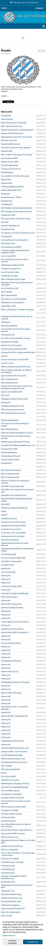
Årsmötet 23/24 (6, 180)
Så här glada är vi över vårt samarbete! (13, 299)
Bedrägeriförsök (6, 463)
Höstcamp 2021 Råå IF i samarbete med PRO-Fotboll (18, 352)
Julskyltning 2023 (7, 204)
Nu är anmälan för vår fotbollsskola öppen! (15, 176)
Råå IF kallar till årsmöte (9, 140)
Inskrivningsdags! (7, 119)
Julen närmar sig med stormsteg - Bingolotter (16, 148)
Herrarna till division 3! (8, 821)
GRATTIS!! (4, 515)
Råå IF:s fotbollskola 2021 (9, 379)
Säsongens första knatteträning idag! (13, 522)
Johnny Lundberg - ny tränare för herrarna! (14, 622)
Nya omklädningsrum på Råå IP (11, 247)
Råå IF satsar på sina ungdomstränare (13, 807)
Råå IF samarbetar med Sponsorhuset (13, 413)
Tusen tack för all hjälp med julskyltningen (15, 593)
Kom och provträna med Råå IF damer (13, 558)
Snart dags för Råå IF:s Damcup (11, 814)
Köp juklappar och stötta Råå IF (11, 794)
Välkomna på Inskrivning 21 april (11, 898)
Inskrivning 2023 (6, 236)
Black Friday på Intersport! (9, 429)
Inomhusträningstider (8, 817)
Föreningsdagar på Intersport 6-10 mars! (14, 762)
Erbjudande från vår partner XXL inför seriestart (16, 137)
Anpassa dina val (9, 935)
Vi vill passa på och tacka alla (10, 169)
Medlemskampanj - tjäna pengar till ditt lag (15, 783)
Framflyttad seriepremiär (9, 518)
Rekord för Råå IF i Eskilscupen (11, 693)
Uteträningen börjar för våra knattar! (13, 536)
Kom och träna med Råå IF (9, 158)
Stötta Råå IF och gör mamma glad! (12, 486)
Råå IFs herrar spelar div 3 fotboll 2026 (13, 123)
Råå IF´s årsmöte (6, 766)
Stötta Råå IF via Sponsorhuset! (11, 561)
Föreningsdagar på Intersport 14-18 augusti (15, 682)
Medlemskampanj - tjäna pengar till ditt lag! (15, 442)
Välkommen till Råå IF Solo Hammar (12, 798)
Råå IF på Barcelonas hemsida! (11, 470)
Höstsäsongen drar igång (9, 276)
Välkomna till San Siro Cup (10, 671)
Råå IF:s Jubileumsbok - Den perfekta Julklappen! (17, 310)
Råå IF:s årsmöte (6, 916)
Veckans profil (5, 568)
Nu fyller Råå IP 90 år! (8, 882)
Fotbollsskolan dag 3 (8, 866)
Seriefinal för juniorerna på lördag (12, 629)
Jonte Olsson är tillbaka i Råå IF (11, 586)
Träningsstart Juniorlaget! (9, 810)
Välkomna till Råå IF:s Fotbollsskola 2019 (14, 716)
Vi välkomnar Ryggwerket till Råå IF (12, 187)
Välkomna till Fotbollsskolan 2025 (12, 133)
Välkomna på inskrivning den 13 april (13, 759)
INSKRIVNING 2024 (7, 172)
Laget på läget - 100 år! (8, 306)
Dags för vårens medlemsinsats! (11, 392)
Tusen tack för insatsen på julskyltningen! (14, 787)
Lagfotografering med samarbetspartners (14, 240)
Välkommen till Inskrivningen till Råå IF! (13, 526)
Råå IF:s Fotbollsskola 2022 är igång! (13, 279)
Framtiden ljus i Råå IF (8, 215)
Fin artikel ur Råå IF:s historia (10, 144)
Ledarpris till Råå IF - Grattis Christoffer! (14, 752)
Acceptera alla (33, 942)
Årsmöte (6, 50)
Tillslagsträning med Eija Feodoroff (12, 741)
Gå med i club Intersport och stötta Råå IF (14, 360)
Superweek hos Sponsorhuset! (11, 529)
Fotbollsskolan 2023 (7, 229)
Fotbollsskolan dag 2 (8, 869)
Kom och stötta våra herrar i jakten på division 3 (16, 830)
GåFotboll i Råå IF (7, 151)
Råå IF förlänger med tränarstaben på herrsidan (16, 211)
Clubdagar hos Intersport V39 (11, 269)
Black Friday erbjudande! (9, 326)
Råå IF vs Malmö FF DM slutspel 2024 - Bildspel (16, 155)
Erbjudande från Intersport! (10, 540)
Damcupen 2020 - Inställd (9, 449)
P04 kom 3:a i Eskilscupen (9, 850)
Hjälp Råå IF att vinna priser (10, 780)
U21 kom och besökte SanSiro (11, 643)
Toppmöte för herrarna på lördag (12, 846)
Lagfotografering (6, 183)
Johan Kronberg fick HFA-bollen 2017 (13, 909)
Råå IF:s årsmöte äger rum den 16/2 (12, 410)
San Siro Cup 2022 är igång (10, 272)
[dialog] (23, 932)
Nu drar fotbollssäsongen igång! (11, 755)
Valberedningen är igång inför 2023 (12, 265)
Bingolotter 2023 (6, 201)
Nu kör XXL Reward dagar (9, 165)
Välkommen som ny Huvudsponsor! (12, 302)
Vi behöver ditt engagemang (10, 905)
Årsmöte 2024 (5, 194)
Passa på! (4, 356)
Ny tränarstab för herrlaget (9, 342)
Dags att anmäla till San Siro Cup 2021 (13, 376)
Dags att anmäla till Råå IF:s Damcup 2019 (14, 632)
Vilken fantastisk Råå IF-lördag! (11, 894)
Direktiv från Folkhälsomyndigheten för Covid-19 (17, 433)
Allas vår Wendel (6, 292)
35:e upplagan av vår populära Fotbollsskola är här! (18, 233)
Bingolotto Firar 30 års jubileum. (11, 345)
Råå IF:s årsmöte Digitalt (9, 295)
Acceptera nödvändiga (12, 942)
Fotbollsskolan (6, 116)
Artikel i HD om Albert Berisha (10, 912)
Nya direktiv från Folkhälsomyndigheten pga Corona (18, 445)
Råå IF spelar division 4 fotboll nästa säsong (15, 219)
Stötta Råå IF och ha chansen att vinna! (13, 495)
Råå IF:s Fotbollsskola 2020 (10, 474)
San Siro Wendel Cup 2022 (9, 288)
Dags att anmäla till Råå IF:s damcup (13, 833)
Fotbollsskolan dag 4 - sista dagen (12, 862)
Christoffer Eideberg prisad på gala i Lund (15, 748)
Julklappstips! (6, 322)
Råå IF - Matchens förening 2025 (11, 126)
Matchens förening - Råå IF (9, 162)
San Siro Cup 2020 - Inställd (10, 459)
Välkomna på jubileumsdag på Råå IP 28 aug (15, 367)
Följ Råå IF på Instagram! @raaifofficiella (14, 508)
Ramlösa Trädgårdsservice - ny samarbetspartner (17, 130)
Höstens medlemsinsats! (9, 452)
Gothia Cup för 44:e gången (10, 859)
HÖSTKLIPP (5, 222)
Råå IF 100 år (5, 395)
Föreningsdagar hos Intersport (11, 661)
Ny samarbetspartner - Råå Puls (11, 197)
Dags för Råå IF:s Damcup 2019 (11, 604)
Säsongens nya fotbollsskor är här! (12, 406)
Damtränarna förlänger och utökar (12, 608)
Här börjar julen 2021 (8, 335)
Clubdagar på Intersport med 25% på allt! (14, 399)
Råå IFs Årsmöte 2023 (8, 243)
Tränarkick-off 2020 (7, 565)
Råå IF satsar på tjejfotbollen (10, 769)
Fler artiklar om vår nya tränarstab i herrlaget (15, 338)
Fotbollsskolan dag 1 (8, 873)
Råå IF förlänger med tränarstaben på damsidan (16, 208)
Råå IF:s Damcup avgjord (9, 597)
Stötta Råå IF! (5, 504)
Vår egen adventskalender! (9, 420)
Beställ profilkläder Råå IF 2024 (11, 190)
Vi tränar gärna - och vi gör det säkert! (13, 533)
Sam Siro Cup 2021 (7, 363)
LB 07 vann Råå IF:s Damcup (10, 791)
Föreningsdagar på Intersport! (11, 456)
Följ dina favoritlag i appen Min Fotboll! (14, 349)
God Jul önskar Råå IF (8, 256)
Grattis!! (3, 511)
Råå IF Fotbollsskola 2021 (9, 383)
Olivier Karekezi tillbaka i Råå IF (11, 901)
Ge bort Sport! (5, 402)
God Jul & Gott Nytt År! (8, 776)
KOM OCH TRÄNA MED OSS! (10, 226)
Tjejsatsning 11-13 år (8, 891)
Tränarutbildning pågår (8, 554)
